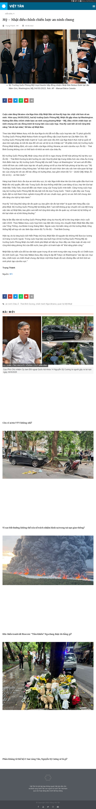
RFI (11, 274)
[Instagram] (53, 807)
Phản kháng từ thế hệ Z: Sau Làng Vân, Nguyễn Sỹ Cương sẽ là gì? (34, 759)
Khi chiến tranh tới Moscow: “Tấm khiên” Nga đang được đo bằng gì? (37, 634)
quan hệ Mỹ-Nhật (64, 304)
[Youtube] (43, 807)
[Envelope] (58, 807)
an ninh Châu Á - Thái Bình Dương (20, 304)
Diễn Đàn (8, 14)
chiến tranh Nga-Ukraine (46, 304)
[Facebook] (38, 807)
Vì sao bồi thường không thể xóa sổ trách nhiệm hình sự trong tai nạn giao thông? (43, 527)
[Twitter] (48, 807)
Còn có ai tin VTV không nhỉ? (17, 423)
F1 (14, 14)
